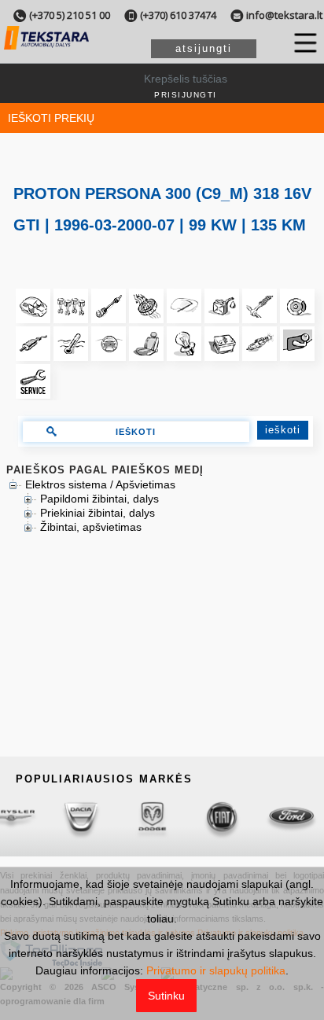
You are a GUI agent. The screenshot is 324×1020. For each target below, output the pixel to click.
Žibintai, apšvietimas (91, 527)
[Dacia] (58, 817)
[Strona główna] (46, 47)
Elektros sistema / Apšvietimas (100, 484)
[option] (58, 817)
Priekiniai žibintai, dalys (97, 512)
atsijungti (203, 48)
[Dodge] (128, 817)
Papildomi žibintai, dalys (99, 498)
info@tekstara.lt (284, 15)
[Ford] (268, 817)
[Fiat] (198, 817)
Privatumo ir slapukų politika (215, 970)
